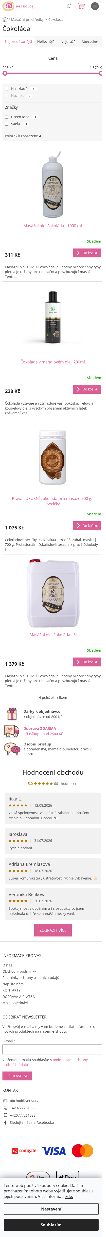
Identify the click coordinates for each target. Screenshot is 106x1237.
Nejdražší (68, 41)
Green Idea (23, 116)
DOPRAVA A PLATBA (18, 996)
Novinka (20, 95)
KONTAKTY (11, 990)
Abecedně (90, 41)
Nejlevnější (46, 41)
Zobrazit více (53, 930)
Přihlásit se (17, 1075)
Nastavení (51, 1209)
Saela (19, 123)
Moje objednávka (16, 1002)
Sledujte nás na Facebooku (32, 1122)
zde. (69, 1196)
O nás (7, 965)
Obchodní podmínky (19, 971)
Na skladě (22, 88)
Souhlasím (51, 1225)
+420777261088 (22, 1107)
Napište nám (13, 984)
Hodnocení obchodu (53, 772)
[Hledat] (69, 6)
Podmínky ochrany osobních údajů (30, 977)
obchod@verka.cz (24, 1100)
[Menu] (95, 6)
